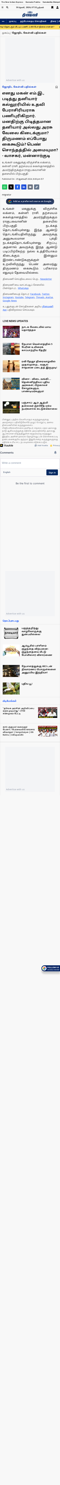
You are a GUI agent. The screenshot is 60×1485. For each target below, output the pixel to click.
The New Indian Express (12, 2)
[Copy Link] (36, 186)
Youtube (19, 297)
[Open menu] (2, 7)
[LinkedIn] (23, 186)
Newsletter (46, 279)
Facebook (35, 294)
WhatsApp (23, 288)
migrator (6, 195)
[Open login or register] (57, 7)
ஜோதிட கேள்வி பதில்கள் (19, 87)
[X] (11, 186)
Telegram (30, 297)
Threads (40, 297)
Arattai (49, 297)
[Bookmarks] (52, 7)
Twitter (45, 294)
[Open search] (7, 7)
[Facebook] (17, 186)
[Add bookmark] (56, 87)
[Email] (30, 186)
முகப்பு (12, 21)
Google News (10, 301)
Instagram (8, 297)
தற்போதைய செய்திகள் (33, 21)
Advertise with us (15, 80)
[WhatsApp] (4, 186)
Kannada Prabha (33, 2)
